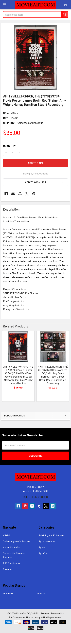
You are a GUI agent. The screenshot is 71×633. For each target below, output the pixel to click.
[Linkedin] (53, 506)
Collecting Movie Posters (16, 541)
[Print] (20, 194)
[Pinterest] (34, 194)
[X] (27, 194)
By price (42, 553)
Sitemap (7, 569)
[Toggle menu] (4, 4)
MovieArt (8, 593)
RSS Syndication (12, 563)
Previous (4, 366)
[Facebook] (6, 194)
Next (66, 366)
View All (41, 593)
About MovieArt (11, 547)
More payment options (35, 173)
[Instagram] (32, 506)
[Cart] (66, 4)
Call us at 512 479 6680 (35, 496)
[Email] (13, 194)
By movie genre (46, 541)
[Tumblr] (39, 506)
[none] (35, 57)
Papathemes (54, 617)
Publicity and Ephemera (51, 535)
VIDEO (6, 535)
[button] (35, 182)
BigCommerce (17, 617)
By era (41, 547)
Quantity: (10, 145)
